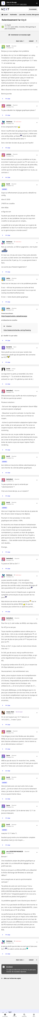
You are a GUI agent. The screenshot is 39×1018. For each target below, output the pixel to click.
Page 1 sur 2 (19, 41)
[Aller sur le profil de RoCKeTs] (3, 347)
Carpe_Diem (10, 712)
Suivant (31, 41)
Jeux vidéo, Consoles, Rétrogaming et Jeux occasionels (20, 27)
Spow (8, 755)
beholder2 (9, 390)
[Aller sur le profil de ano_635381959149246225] (3, 852)
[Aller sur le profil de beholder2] (3, 391)
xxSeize (8, 105)
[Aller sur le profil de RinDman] (3, 122)
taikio (8, 278)
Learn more (3, 3)
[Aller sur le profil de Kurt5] (3, 27)
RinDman (9, 122)
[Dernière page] (36, 41)
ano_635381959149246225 (14, 851)
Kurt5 (9, 25)
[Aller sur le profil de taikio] (3, 279)
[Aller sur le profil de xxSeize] (3, 106)
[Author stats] (36, 47)
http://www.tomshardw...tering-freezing (17, 330)
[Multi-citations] (2, 98)
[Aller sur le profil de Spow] (3, 756)
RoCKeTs (9, 347)
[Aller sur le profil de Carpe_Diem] (3, 712)
